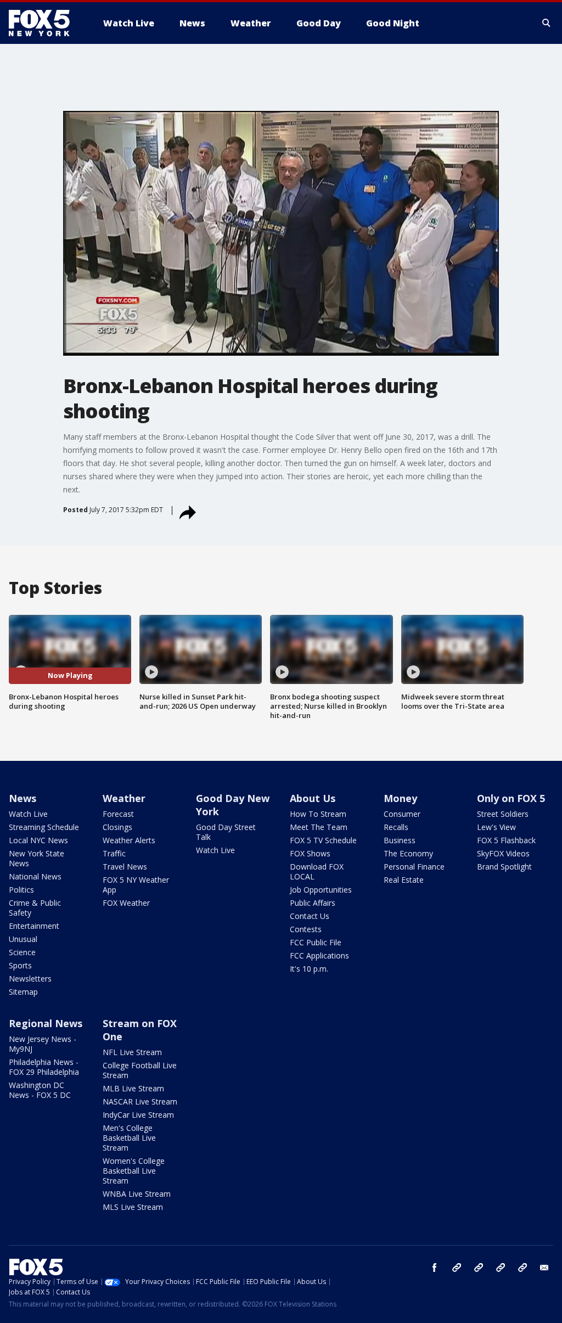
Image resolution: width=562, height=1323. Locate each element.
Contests (306, 929)
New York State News (36, 858)
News (22, 798)
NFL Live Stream (132, 1052)
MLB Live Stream (133, 1088)
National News (35, 876)
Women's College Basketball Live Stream (134, 1171)
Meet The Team (318, 827)
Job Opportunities (321, 889)
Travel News (125, 866)
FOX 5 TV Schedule (323, 840)
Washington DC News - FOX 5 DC (40, 1090)
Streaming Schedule (44, 827)
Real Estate (404, 879)
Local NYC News (38, 840)
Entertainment (34, 926)
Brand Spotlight (504, 866)
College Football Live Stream (140, 1070)
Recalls (396, 827)
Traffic (114, 853)
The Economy (408, 853)
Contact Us (309, 916)
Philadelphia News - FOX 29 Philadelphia (44, 1067)
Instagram (456, 1267)
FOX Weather (126, 903)
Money (400, 798)
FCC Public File (315, 942)
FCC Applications (319, 955)
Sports (20, 965)
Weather (124, 798)
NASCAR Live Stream (140, 1101)
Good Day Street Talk (226, 832)
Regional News (45, 1023)
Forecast (118, 814)
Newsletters (30, 978)
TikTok (478, 1267)
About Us (312, 798)
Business (399, 840)
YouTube (500, 1267)
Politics (21, 889)
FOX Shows (310, 853)
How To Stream (318, 814)
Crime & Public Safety (35, 908)
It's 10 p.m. (309, 968)
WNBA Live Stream (137, 1194)
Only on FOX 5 (511, 798)
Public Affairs (312, 903)
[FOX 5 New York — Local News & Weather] (45, 23)
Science (22, 952)
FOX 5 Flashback (506, 840)
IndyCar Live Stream (138, 1114)
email (544, 1267)
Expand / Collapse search (546, 23)
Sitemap (23, 991)
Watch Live (28, 814)
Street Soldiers (503, 814)
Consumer (402, 814)
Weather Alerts (129, 840)
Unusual (23, 939)
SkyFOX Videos (503, 853)
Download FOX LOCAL (317, 871)
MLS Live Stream (133, 1207)
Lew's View (496, 827)
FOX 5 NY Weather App (136, 884)
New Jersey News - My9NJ (42, 1044)
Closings (117, 827)
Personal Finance (414, 866)
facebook (434, 1267)
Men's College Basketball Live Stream (129, 1138)
